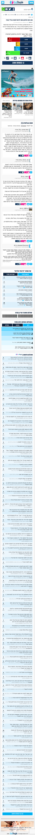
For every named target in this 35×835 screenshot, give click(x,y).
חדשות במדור (25, 274)
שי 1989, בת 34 (24, 208)
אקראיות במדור (10, 274)
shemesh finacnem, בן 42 (21, 245)
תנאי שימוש (16, 827)
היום (28, 325)
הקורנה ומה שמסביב (12, 829)
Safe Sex (19, 829)
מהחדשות (10, 125)
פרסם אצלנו (21, 827)
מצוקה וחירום (6, 827)
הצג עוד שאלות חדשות (17, 814)
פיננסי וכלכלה (27, 9)
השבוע (17, 325)
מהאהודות (23, 125)
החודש (7, 325)
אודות (30, 827)
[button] (32, 68)
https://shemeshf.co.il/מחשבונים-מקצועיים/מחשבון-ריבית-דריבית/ (17, 261)
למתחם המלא (6, 100)
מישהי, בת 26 (24, 176)
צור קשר (26, 827)
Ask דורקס (24, 829)
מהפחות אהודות (16, 125)
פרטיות (11, 827)
